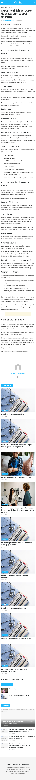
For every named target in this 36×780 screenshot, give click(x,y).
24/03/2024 (4, 479)
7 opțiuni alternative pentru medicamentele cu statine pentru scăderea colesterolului (19, 745)
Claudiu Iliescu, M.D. (8, 20)
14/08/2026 (12, 749)
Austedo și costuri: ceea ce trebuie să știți (16, 639)
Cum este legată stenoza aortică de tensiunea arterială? (14, 670)
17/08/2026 (12, 740)
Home (2, 7)
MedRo (18, 2)
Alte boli (10, 7)
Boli (6, 7)
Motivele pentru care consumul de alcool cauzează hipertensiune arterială (21, 730)
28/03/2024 (4, 416)
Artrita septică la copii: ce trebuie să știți (16, 477)
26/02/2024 (4, 673)
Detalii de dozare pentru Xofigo (12, 414)
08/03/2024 (4, 514)
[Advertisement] (18, 314)
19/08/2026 (5, 725)
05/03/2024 (4, 547)
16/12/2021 (19, 20)
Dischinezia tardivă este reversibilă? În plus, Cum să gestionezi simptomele (17, 446)
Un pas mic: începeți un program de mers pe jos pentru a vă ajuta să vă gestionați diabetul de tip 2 (17, 510)
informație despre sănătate (19, 351)
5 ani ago (12, 690)
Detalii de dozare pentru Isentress (13, 608)
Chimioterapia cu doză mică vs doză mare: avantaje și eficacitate (16, 544)
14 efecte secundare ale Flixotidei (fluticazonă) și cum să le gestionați (18, 722)
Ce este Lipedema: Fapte (16, 689)
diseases (7, 351)
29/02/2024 (4, 610)
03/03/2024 (4, 579)
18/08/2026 (12, 733)
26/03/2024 (4, 449)
